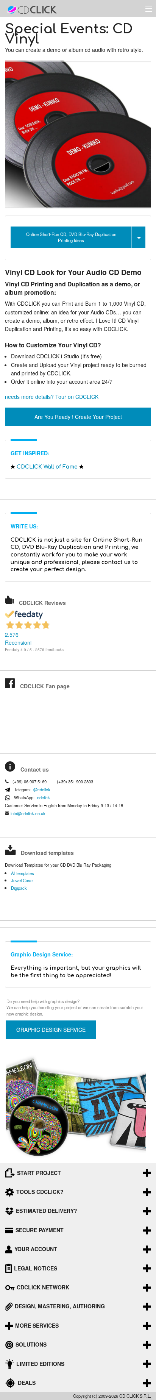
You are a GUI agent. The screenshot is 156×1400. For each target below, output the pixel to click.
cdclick (43, 797)
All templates (22, 873)
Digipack (19, 888)
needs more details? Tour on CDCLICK (51, 396)
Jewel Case (22, 880)
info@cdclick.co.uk (28, 813)
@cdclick (41, 789)
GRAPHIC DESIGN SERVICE (51, 1029)
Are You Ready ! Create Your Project (78, 416)
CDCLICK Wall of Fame (47, 467)
